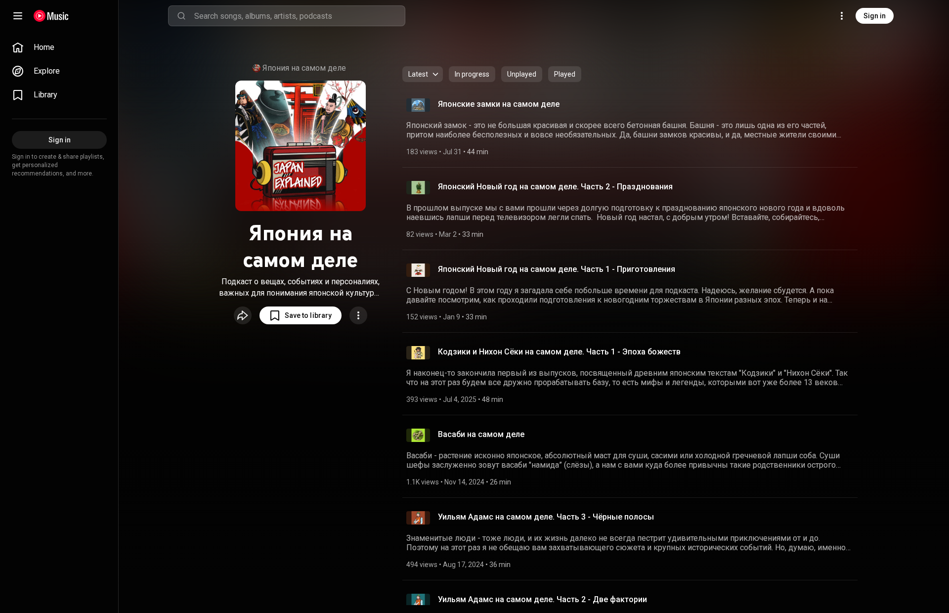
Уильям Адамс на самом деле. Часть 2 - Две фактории (542, 599)
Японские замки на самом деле (499, 104)
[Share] (243, 315)
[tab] (472, 74)
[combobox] (299, 16)
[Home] (51, 16)
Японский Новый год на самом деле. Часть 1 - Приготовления (556, 269)
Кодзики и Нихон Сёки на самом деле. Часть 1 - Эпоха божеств (559, 351)
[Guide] (18, 16)
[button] (300, 315)
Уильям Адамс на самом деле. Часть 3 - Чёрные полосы (546, 517)
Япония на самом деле (304, 68)
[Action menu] (358, 315)
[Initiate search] (181, 16)
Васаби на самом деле (481, 434)
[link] (59, 47)
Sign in (874, 16)
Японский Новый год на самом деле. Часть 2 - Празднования (555, 186)
